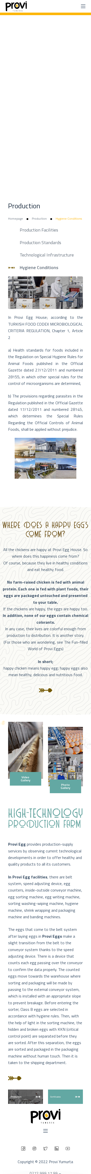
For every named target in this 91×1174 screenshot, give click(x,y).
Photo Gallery (65, 786)
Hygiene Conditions (39, 267)
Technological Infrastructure (47, 254)
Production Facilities (39, 229)
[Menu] (83, 6)
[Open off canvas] (45, 1131)
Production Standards (40, 242)
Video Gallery (25, 779)
